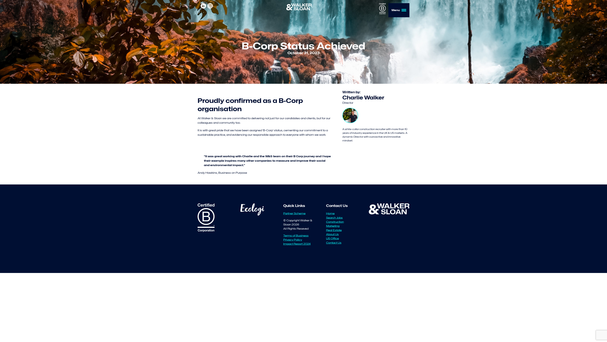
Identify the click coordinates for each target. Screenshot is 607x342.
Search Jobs (334, 217)
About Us (332, 234)
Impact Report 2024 (297, 243)
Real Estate (334, 230)
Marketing (333, 226)
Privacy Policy (292, 239)
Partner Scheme (294, 213)
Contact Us (333, 242)
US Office (332, 238)
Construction (335, 221)
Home (330, 213)
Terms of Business (296, 235)
